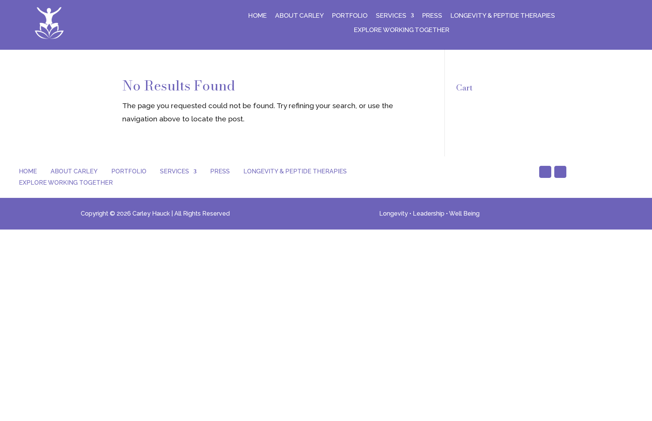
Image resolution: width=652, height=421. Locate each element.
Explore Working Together (401, 30)
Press (432, 15)
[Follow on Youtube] (545, 172)
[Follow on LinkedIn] (560, 172)
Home (257, 15)
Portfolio (350, 15)
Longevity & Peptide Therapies (503, 15)
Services (391, 15)
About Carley (299, 15)
